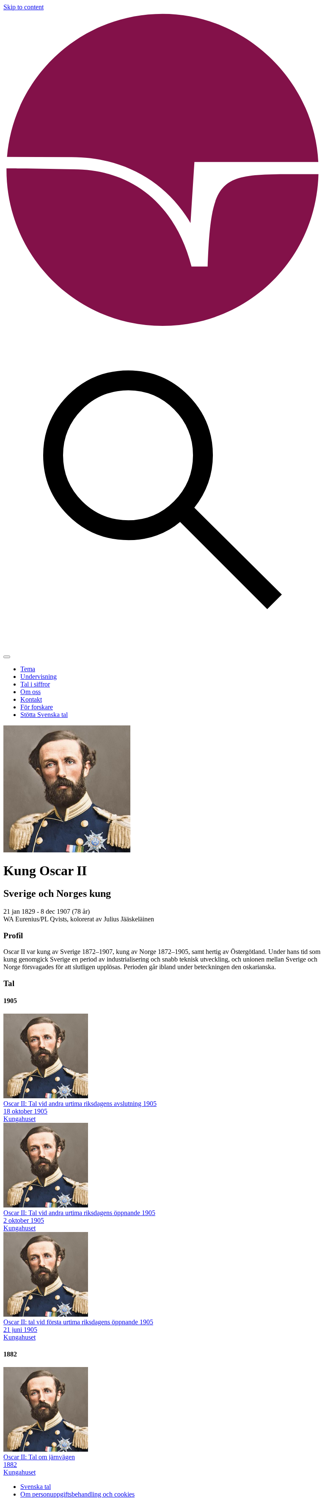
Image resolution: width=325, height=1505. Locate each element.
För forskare (36, 707)
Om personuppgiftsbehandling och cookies (77, 1494)
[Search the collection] (162, 647)
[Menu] (6, 657)
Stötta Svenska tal (44, 714)
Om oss (30, 691)
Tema (27, 669)
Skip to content (23, 7)
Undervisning (38, 676)
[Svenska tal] (162, 327)
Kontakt (31, 699)
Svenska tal (35, 1486)
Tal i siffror (35, 684)
